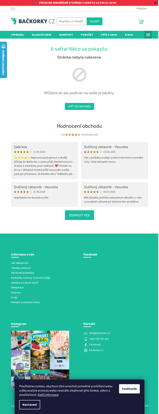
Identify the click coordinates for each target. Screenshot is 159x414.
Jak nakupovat (19, 263)
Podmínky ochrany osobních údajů (30, 278)
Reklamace (17, 288)
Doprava (16, 293)
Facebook (95, 345)
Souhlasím (129, 389)
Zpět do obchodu (79, 106)
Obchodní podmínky (22, 273)
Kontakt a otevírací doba (25, 302)
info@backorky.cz (99, 333)
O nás (14, 297)
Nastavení (29, 405)
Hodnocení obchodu (79, 126)
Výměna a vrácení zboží (24, 283)
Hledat (94, 21)
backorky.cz (96, 350)
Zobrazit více (79, 215)
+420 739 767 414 (99, 339)
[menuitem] (17, 35)
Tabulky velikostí (21, 268)
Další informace (48, 395)
